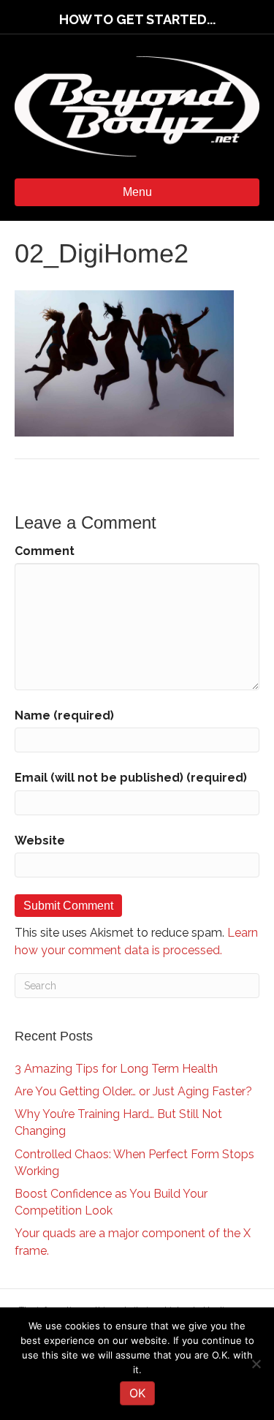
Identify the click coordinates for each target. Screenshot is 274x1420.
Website (40, 840)
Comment (45, 551)
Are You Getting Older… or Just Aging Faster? (133, 1091)
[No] (255, 1363)
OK (137, 1393)
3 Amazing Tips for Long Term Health (116, 1069)
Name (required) (64, 715)
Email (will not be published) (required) (131, 778)
